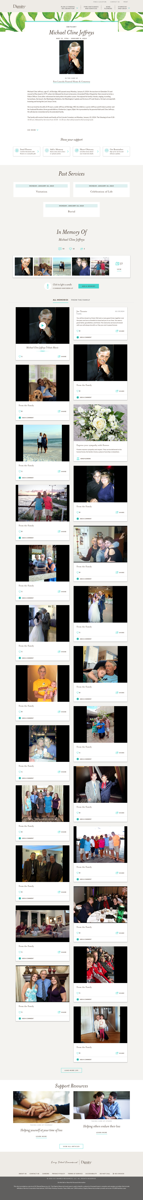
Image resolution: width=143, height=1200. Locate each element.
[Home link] (19, 7)
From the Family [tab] (80, 300)
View (119, 269)
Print (126, 2)
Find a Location (99, 2)
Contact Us (115, 2)
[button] (69, 7)
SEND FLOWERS (85, 458)
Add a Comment (85, 337)
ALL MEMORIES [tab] (60, 300)
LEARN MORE (41, 1136)
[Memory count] (60, 249)
